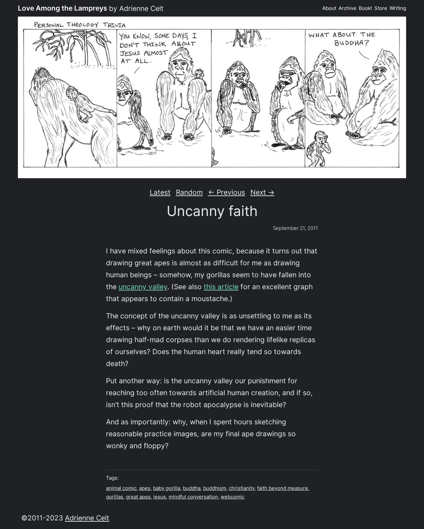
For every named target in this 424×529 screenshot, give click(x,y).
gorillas (114, 497)
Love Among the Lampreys (62, 8)
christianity (241, 488)
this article (221, 286)
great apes (138, 497)
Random (189, 192)
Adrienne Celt (87, 517)
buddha (191, 488)
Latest (160, 192)
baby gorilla (166, 488)
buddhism (214, 488)
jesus (159, 497)
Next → (262, 192)
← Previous (226, 192)
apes (144, 488)
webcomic (232, 497)
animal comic (121, 488)
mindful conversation (193, 497)
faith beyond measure (282, 488)
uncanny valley (143, 286)
